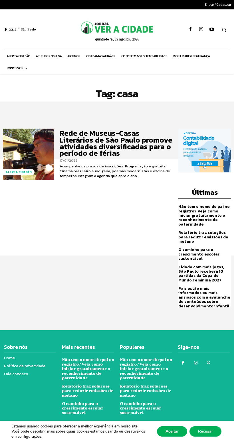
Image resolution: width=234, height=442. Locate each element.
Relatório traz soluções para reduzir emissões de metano (203, 237)
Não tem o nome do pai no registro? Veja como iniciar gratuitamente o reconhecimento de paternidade (204, 215)
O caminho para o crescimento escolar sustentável (198, 254)
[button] (224, 30)
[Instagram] (201, 29)
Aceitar (172, 431)
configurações (29, 436)
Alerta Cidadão (19, 172)
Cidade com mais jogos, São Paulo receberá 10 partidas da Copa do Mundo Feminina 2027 (201, 273)
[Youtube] (211, 29)
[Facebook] (190, 29)
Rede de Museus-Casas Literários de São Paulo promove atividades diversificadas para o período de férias (116, 143)
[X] (208, 363)
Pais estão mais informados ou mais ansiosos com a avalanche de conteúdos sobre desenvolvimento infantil (204, 297)
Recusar (205, 431)
